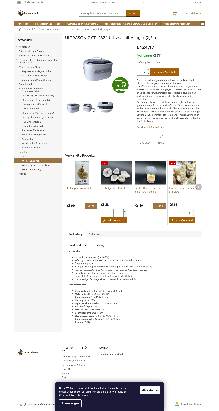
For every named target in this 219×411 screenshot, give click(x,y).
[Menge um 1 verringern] (148, 73)
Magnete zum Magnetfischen (37, 71)
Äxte (24, 156)
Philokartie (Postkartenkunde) (38, 112)
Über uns (66, 372)
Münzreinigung (31, 108)
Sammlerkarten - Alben (34, 125)
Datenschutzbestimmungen (106, 2)
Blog (64, 377)
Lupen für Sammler (31, 147)
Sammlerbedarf (27, 84)
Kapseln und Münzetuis (36, 104)
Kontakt (66, 368)
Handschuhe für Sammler (35, 143)
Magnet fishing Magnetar (32, 66)
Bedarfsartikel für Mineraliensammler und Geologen (38, 61)
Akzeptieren (150, 390)
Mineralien (24, 46)
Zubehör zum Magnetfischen (37, 79)
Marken (23, 173)
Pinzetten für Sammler (33, 130)
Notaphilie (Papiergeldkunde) (38, 117)
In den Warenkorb (167, 71)
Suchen (133, 13)
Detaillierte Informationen (150, 127)
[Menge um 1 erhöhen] (148, 70)
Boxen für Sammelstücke (34, 134)
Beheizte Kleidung (31, 169)
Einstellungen (70, 403)
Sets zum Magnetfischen (34, 75)
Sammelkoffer (29, 138)
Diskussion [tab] (94, 234)
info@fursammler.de (113, 354)
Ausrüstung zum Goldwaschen (34, 55)
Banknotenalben (32, 121)
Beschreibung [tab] (75, 234)
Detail (91, 205)
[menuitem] (23, 23)
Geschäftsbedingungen (74, 360)
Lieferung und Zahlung (73, 364)
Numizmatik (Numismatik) (36, 99)
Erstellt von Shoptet (191, 404)
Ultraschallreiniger (31, 160)
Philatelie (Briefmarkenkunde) (38, 95)
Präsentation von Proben (31, 51)
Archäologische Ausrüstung (36, 164)
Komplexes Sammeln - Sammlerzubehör (33, 90)
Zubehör (23, 151)
